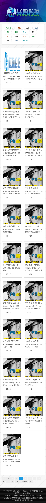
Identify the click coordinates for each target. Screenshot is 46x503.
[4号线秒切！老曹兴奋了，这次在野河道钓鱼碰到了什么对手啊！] (34, 219)
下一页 (24, 481)
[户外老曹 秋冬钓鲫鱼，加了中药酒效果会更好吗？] (34, 104)
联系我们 (26, 491)
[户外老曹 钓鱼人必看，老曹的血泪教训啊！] (12, 257)
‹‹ (3, 478)
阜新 (16, 36)
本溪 (16, 32)
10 (17, 481)
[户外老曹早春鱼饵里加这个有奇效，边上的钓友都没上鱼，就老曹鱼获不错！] (12, 449)
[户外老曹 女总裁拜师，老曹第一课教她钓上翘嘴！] (12, 142)
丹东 (24, 32)
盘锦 (33, 36)
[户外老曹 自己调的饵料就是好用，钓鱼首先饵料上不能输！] (34, 334)
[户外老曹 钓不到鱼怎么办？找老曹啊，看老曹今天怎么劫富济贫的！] (34, 142)
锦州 (33, 32)
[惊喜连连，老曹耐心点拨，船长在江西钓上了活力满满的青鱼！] (34, 257)
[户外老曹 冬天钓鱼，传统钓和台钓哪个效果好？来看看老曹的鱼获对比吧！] (34, 66)
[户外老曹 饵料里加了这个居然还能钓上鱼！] (12, 219)
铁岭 (7, 40)
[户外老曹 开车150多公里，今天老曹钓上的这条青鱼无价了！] (34, 295)
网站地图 (35, 491)
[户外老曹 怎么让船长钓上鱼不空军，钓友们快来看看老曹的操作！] (12, 295)
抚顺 (7, 32)
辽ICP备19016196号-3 (29, 492)
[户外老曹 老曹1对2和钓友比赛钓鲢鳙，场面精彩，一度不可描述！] (12, 181)
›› (30, 481)
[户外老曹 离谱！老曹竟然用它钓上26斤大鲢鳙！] (34, 372)
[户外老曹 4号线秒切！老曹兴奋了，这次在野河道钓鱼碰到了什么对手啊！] (34, 181)
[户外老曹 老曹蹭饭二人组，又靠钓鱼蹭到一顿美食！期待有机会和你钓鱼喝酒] (12, 104)
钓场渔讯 (9, 28)
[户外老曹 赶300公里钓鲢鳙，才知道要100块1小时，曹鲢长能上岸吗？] (12, 372)
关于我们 (16, 491)
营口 (7, 36)
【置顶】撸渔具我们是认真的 (15, 73)
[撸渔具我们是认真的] (12, 66)
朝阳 (16, 40)
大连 (27, 28)
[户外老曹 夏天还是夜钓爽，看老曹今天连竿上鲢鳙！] (12, 334)
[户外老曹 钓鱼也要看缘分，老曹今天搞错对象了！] (12, 410)
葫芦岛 (25, 40)
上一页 (10, 478)
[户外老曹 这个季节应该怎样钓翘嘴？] (34, 410)
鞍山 (36, 28)
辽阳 (24, 36)
